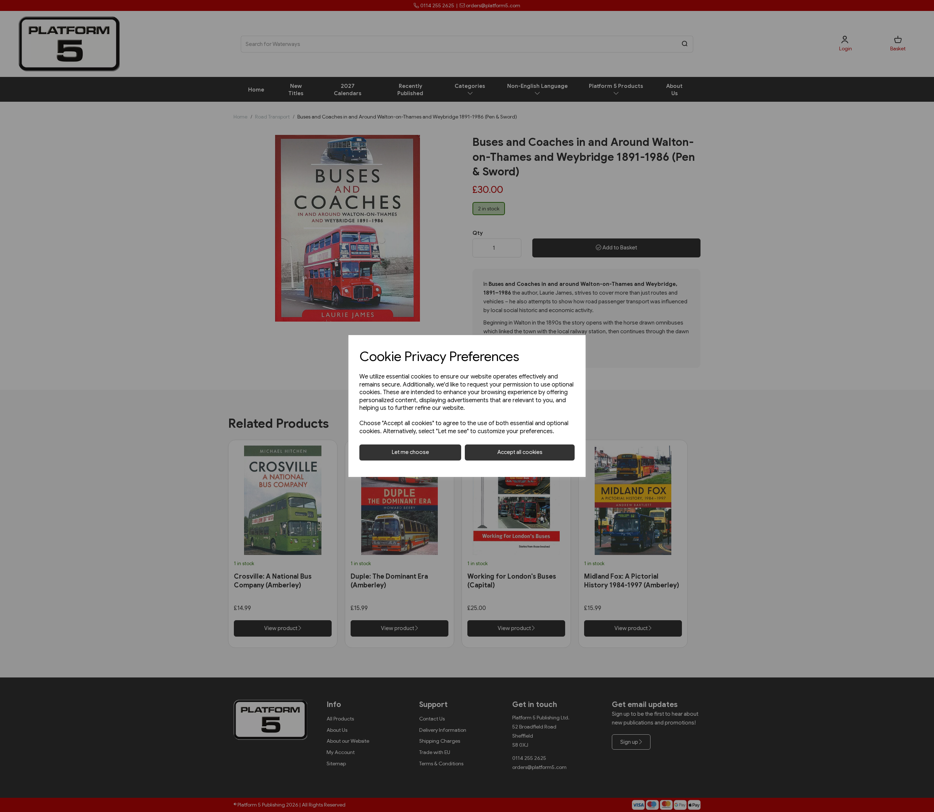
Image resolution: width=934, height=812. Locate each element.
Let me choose (410, 452)
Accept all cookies (520, 452)
